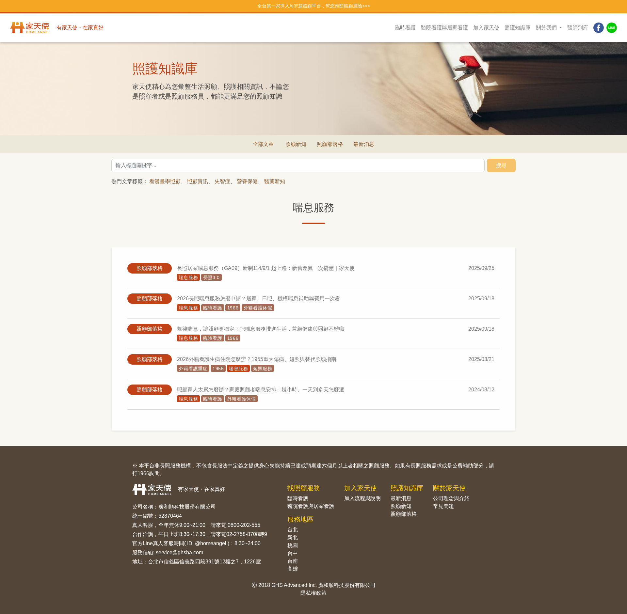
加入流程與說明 (362, 498)
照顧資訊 (197, 181)
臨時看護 (405, 27)
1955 (218, 368)
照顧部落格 (330, 144)
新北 (292, 537)
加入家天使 (486, 27)
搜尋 (501, 165)
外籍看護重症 (193, 368)
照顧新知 (295, 144)
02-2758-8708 (242, 534)
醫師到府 (577, 27)
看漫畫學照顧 (165, 181)
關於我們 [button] (547, 27)
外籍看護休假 (258, 307)
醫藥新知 (274, 181)
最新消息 (363, 144)
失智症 (222, 181)
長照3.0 (211, 277)
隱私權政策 (313, 593)
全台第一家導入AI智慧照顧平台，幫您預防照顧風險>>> (313, 5)
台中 (292, 553)
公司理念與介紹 (451, 498)
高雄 (292, 569)
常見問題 (443, 506)
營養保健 (247, 181)
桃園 (292, 545)
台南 (292, 561)
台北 (292, 529)
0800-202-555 (244, 525)
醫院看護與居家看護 (444, 27)
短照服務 (262, 368)
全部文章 (263, 144)
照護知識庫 (518, 27)
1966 (233, 307)
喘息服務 (188, 277)
